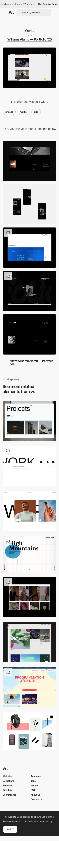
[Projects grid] (29, 466)
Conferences (9, 794)
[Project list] (29, 597)
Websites (7, 776)
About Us (35, 794)
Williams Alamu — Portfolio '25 (29, 39)
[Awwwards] (11, 12)
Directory (7, 790)
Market (34, 785)
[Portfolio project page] (29, 554)
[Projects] (29, 421)
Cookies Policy (44, 821)
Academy (36, 776)
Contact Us (36, 799)
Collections (8, 780)
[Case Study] (29, 247)
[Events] (29, 687)
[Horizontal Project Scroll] (29, 511)
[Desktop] (29, 161)
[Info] (29, 291)
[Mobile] (29, 204)
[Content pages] (29, 642)
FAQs (33, 790)
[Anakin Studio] (29, 731)
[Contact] (29, 334)
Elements (7, 785)
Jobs (33, 780)
